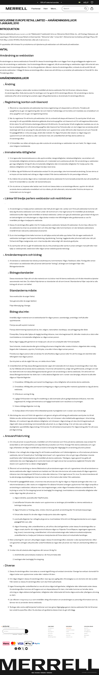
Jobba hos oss (69, 636)
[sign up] (26, 631)
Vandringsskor (87, 629)
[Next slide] (61, 2)
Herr (46, 8)
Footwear (36, 8)
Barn (85, 636)
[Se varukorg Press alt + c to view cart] (92, 8)
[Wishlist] (92, 2)
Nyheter (86, 633)
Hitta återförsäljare (70, 629)
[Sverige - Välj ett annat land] (79, 3)
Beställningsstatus (52, 636)
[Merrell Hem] (16, 8)
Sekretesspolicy (37, 672)
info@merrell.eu (43, 40)
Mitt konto (50, 633)
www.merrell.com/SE (23, 34)
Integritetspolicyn (26, 600)
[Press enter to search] (85, 8)
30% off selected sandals (49, 2)
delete (67, 631)
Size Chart (68, 635)
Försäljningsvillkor (43, 672)
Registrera (50, 635)
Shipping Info (51, 631)
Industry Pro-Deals (70, 633)
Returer (49, 629)
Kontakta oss (51, 628)
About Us (86, 628)
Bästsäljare (86, 635)
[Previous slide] (37, 2)
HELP (85, 2)
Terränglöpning (87, 631)
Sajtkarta (33, 672)
